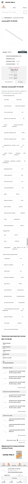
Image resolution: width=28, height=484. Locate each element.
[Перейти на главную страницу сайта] (11, 2)
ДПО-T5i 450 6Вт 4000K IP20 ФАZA (15, 472)
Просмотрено (19, 482)
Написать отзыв (22, 442)
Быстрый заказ (9, 81)
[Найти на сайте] (25, 12)
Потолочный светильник (8, 362)
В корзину (20, 81)
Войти (14, 7)
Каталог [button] (4, 465)
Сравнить (3, 482)
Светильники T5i (7, 17)
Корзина (25, 7)
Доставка (14, 465)
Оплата (8, 465)
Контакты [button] (3, 7)
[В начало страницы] (25, 481)
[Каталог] (2, 2)
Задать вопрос (27, 242)
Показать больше (21, 387)
